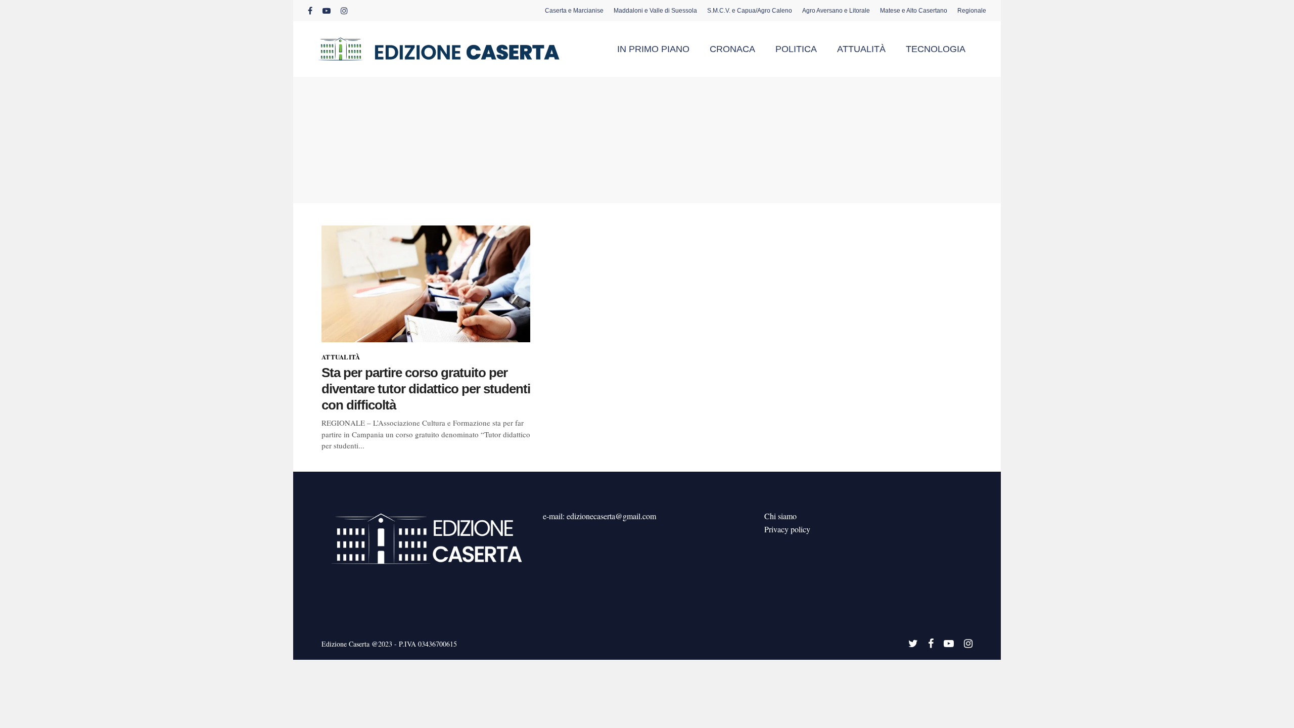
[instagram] (344, 10)
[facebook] (310, 10)
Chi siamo (780, 516)
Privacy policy (787, 529)
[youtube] (326, 10)
